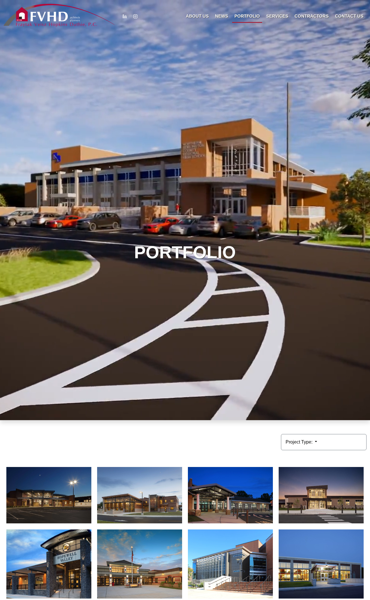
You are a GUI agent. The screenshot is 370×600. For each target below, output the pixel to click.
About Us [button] (197, 16)
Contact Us (349, 16)
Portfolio (247, 16)
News (221, 16)
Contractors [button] (312, 16)
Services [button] (277, 16)
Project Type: (300, 442)
